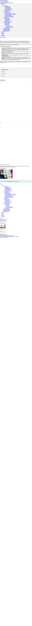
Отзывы (3, 215)
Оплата (3, 33)
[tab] (16, 79)
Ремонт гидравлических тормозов (10, 13)
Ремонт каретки (7, 23)
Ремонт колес (5, 17)
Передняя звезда (9, 26)
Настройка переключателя (9, 27)
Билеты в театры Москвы (4, 237)
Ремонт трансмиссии (6, 22)
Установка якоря (7, 9)
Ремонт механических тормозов (10, 14)
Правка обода (7, 19)
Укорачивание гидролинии (9, 196)
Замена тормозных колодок (9, 16)
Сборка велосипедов (6, 29)
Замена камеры (7, 18)
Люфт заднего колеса (8, 21)
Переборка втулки (8, 200)
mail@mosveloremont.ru (3, 220)
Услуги (3, 185)
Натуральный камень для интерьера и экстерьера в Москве (9, 236)
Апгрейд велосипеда (6, 30)
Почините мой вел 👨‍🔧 (3, 168)
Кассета (8, 25)
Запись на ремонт (3, 37)
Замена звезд (7, 24)
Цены (2, 32)
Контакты (3, 31)
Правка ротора (7, 12)
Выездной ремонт (6, 211)
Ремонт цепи (7, 208)
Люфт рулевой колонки (8, 189)
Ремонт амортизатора (6, 28)
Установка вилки (7, 6)
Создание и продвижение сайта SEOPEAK (6, 235)
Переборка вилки (8, 7)
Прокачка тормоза (8, 193)
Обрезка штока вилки (8, 10)
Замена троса (7, 204)
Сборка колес (7, 20)
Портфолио (3, 35)
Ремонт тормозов (6, 11)
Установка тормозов (8, 15)
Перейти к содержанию (3, 0)
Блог (2, 34)
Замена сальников (8, 8)
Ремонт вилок (5, 5)
